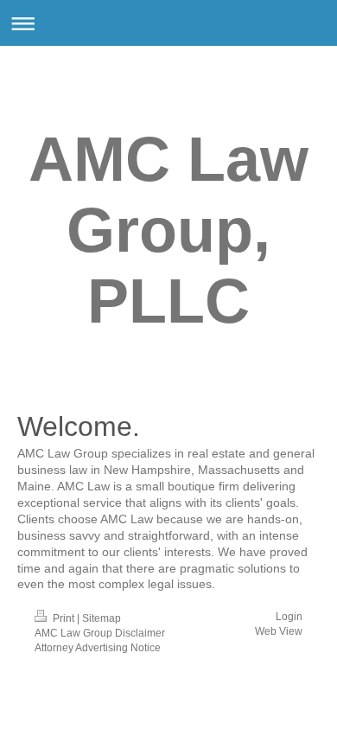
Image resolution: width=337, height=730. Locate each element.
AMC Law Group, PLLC (168, 230)
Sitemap (101, 618)
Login (289, 617)
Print (63, 618)
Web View (278, 631)
